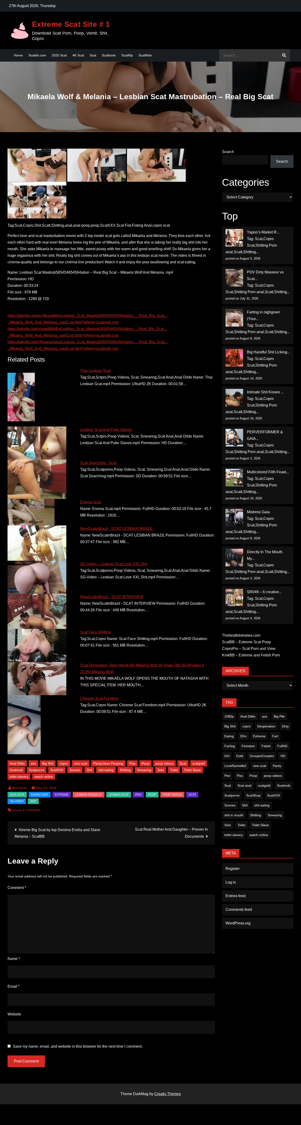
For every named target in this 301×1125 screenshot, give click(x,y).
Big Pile (279, 716)
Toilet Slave (192, 770)
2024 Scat (17, 794)
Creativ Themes (167, 1094)
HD (283, 756)
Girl (227, 756)
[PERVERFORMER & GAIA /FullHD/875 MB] (234, 437)
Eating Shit (39, 794)
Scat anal (244, 785)
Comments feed (239, 910)
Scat (93, 55)
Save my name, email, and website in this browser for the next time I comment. (78, 1046)
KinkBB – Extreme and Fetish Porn (251, 655)
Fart (275, 736)
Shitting (125, 770)
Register (233, 869)
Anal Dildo (17, 763)
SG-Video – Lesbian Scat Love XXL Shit (113, 564)
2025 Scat (59, 55)
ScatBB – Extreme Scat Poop (246, 642)
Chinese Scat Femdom (99, 698)
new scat (80, 763)
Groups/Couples (262, 756)
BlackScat (19, 788)
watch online (43, 776)
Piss (132, 763)
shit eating (106, 770)
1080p (229, 716)
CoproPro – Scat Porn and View (248, 649)
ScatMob (145, 55)
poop (152, 794)
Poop (145, 763)
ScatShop (253, 795)
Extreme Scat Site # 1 (71, 24)
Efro (243, 736)
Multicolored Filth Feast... (268, 472)
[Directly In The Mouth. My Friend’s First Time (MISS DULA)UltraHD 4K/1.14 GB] (234, 557)
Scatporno (36, 770)
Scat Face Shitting (95, 632)
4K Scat (78, 55)
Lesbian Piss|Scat (88, 794)
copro (63, 763)
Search (228, 152)
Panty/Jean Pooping (108, 763)
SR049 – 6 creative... (264, 592)
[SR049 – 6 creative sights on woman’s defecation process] (234, 597)
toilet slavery (19, 776)
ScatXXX (56, 770)
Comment (17, 888)
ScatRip (127, 55)
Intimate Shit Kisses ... (265, 392)
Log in (231, 882)
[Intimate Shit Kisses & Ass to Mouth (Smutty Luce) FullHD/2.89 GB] (234, 398)
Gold (239, 756)
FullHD (282, 746)
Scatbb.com (37, 55)
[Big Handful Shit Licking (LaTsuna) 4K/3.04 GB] (234, 358)
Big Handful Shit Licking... (268, 352)
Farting (229, 746)
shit (33, 801)
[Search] (284, 55)
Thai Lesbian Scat (95, 371)
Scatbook (109, 55)
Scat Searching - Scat (98, 463)
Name (14, 959)
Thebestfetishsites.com (241, 635)
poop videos (164, 763)
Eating (229, 736)
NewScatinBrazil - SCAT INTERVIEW (111, 597)
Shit (89, 770)
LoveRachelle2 (235, 766)
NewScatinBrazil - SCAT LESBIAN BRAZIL (116, 529)
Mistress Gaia (258, 512)
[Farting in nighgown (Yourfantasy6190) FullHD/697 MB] (234, 318)
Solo (160, 770)
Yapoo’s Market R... (263, 232)
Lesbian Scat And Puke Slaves (106, 430)
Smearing (144, 770)
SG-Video (17, 801)
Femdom (248, 746)
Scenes (74, 770)
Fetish (266, 746)
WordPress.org (238, 923)
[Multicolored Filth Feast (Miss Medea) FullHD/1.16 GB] (234, 477)
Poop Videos (172, 794)
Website (14, 1014)
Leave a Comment (26, 810)
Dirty (285, 726)
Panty (277, 766)
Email (14, 986)
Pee (227, 776)
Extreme (61, 794)
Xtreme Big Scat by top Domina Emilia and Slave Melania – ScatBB (57, 833)
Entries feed (236, 896)
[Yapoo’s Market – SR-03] (234, 238)
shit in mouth (233, 815)
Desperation (266, 726)
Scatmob (16, 770)
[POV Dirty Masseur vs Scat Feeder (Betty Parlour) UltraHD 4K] (234, 278)
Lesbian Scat (119, 794)
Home (18, 55)
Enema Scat (90, 502)
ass (33, 763)
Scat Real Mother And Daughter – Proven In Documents (171, 832)
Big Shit (47, 763)
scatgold (198, 763)
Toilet (174, 770)
